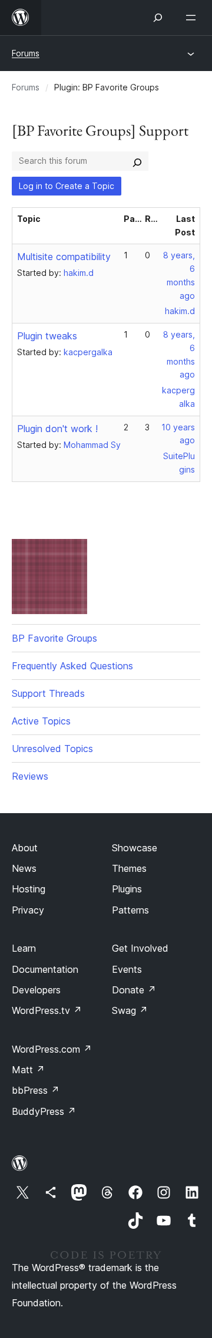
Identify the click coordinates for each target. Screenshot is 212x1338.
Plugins (127, 889)
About (25, 848)
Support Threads (48, 693)
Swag (130, 1010)
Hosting (28, 889)
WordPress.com (52, 1049)
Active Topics (41, 721)
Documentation (45, 969)
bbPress (35, 1090)
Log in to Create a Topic (66, 186)
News (24, 868)
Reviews (30, 776)
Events (127, 969)
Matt (28, 1070)
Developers (36, 990)
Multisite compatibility (64, 256)
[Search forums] (137, 160)
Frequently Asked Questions (72, 666)
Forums (25, 53)
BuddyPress (44, 1111)
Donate (134, 990)
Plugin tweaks (47, 336)
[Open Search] (157, 17)
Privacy (28, 910)
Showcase (134, 848)
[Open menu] (193, 17)
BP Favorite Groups (54, 638)
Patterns (130, 910)
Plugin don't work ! (57, 428)
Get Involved (140, 948)
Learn (24, 948)
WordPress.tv (47, 1010)
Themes (129, 868)
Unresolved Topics (52, 748)
